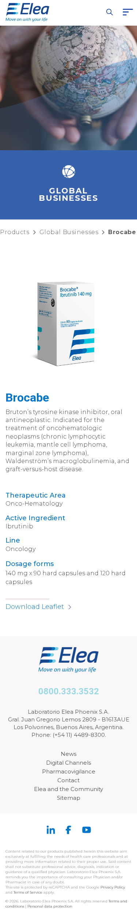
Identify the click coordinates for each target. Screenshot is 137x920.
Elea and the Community (68, 789)
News (68, 753)
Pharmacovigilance (68, 771)
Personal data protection (49, 906)
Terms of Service (28, 892)
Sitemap (68, 797)
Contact (68, 780)
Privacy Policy (112, 887)
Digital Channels (68, 762)
